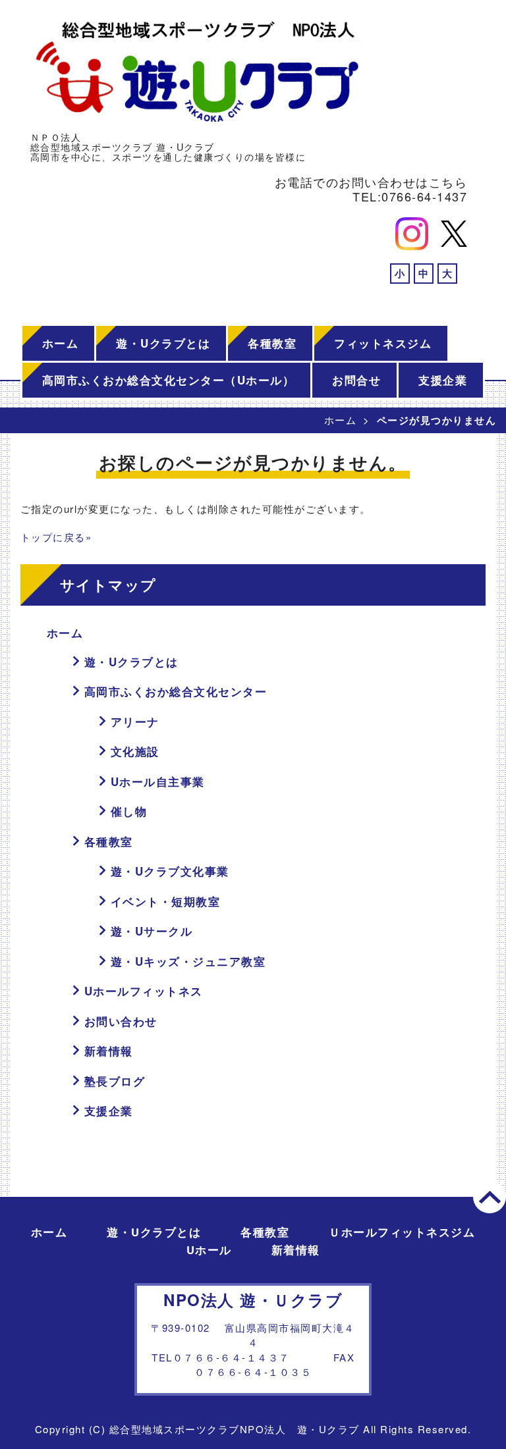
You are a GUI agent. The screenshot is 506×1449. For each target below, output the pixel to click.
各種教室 (272, 343)
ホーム (60, 343)
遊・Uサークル (152, 931)
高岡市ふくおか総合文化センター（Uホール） (168, 380)
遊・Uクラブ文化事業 (170, 871)
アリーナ (135, 721)
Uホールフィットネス (143, 991)
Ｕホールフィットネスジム (402, 1232)
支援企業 (442, 380)
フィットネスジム (383, 343)
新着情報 (108, 1051)
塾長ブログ (115, 1081)
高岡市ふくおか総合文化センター (175, 691)
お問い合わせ (120, 1021)
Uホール (209, 1249)
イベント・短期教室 (166, 901)
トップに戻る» (56, 537)
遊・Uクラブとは (163, 343)
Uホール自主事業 (158, 781)
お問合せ (356, 380)
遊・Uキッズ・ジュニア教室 (188, 961)
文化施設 (135, 751)
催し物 (129, 811)
